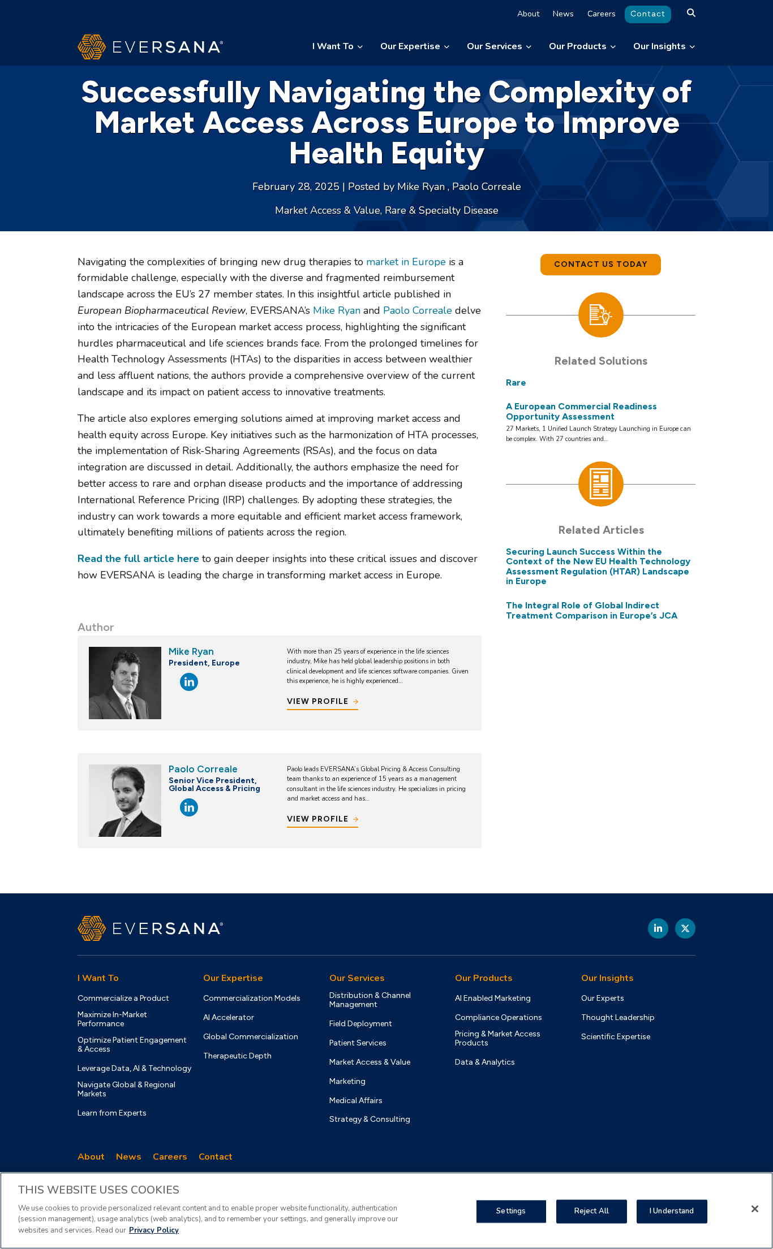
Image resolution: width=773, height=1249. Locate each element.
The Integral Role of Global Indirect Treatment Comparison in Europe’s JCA (591, 610)
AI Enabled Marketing (493, 998)
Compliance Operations (498, 1017)
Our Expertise (410, 46)
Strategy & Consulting (369, 1119)
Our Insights (659, 46)
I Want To (333, 46)
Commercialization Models (251, 998)
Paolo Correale (486, 186)
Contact (647, 14)
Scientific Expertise (615, 1036)
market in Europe (406, 262)
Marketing (347, 1081)
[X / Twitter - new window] (685, 928)
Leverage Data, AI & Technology (134, 1068)
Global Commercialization (250, 1036)
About (528, 13)
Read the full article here (138, 558)
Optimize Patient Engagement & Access (132, 1045)
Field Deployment (360, 1023)
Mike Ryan (422, 186)
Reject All (591, 1210)
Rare (516, 383)
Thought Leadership (618, 1017)
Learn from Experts (112, 1113)
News (563, 13)
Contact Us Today (600, 264)
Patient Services (357, 1043)
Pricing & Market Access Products (497, 1039)
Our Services (494, 46)
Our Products (578, 46)
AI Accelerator (228, 1017)
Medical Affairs (356, 1100)
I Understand (672, 1210)
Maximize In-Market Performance (112, 1019)
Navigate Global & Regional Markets (126, 1090)
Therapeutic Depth (237, 1056)
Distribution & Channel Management (370, 1000)
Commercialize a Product (123, 998)
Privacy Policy (154, 1230)
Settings (511, 1210)
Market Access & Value (327, 210)
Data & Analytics (485, 1062)
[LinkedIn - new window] (658, 928)
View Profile (318, 701)
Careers (601, 13)
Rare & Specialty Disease (442, 210)
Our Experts (602, 998)
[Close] (754, 1208)
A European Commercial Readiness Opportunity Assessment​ (581, 411)
